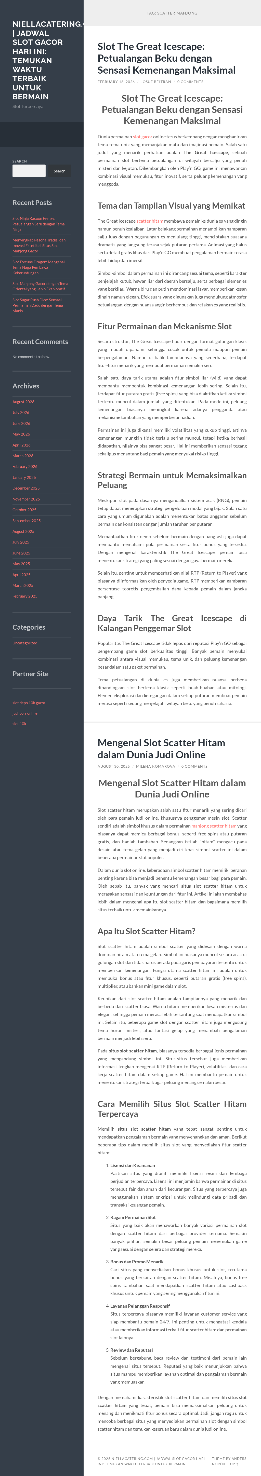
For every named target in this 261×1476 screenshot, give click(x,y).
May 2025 (21, 563)
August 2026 (23, 401)
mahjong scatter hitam (213, 826)
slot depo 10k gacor (28, 702)
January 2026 (24, 477)
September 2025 (26, 520)
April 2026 (21, 445)
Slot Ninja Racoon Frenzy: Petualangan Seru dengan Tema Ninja (38, 224)
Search (19, 161)
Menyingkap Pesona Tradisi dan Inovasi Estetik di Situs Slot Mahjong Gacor (39, 245)
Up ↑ (234, 1464)
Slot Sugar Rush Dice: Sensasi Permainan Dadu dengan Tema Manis (37, 305)
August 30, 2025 (114, 766)
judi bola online (24, 713)
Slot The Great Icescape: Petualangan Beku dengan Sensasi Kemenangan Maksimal (167, 58)
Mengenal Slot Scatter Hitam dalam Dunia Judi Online (161, 748)
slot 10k (19, 723)
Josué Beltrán (156, 82)
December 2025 (26, 488)
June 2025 (21, 553)
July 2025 (20, 542)
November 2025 (26, 499)
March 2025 (22, 585)
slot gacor (142, 136)
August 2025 (23, 531)
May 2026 (21, 434)
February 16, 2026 (116, 82)
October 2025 (24, 509)
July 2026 (20, 412)
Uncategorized (24, 643)
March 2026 (22, 455)
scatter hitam (150, 221)
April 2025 (21, 574)
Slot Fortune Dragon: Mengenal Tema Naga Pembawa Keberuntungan (38, 267)
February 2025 (24, 596)
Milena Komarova (155, 766)
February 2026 (24, 466)
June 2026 (21, 423)
